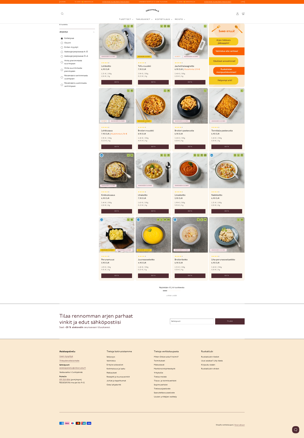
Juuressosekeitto (146, 260)
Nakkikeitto (216, 195)
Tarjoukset (143, 19)
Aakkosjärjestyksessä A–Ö (76, 52)
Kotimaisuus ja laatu (116, 369)
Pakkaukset (112, 373)
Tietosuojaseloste (162, 389)
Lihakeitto (142, 195)
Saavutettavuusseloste (164, 393)
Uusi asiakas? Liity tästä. (212, 361)
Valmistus (111, 361)
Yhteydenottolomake (69, 361)
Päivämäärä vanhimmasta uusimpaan (76, 77)
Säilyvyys (111, 357)
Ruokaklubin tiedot (210, 357)
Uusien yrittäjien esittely (165, 397)
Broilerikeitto (181, 260)
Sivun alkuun (240, 425)
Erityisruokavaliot (115, 365)
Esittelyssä (69, 38)
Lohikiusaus (107, 131)
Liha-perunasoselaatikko (223, 260)
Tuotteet (125, 19)
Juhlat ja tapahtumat (116, 381)
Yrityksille (158, 373)
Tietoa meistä (160, 377)
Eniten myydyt (71, 47)
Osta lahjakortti (114, 385)
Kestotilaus (162, 19)
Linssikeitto (180, 195)
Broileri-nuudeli (146, 131)
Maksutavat (159, 365)
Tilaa (230, 321)
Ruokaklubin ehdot (210, 369)
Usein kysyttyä (66, 356)
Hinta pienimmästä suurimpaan (73, 62)
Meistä (179, 19)
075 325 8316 (64, 380)
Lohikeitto (106, 66)
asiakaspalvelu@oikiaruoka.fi (72, 368)
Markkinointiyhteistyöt (164, 369)
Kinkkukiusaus (108, 195)
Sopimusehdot (161, 385)
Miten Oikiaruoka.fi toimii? (166, 357)
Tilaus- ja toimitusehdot (165, 381)
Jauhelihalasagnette (184, 66)
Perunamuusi (107, 260)
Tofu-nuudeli (144, 66)
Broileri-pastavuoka (184, 131)
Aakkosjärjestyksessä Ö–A (76, 56)
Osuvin (67, 43)
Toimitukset (159, 361)
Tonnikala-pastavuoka (222, 131)
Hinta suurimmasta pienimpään (73, 69)
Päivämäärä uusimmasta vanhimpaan (75, 84)
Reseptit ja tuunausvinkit (118, 377)
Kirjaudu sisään (208, 365)
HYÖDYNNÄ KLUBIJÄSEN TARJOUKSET (112, 1)
